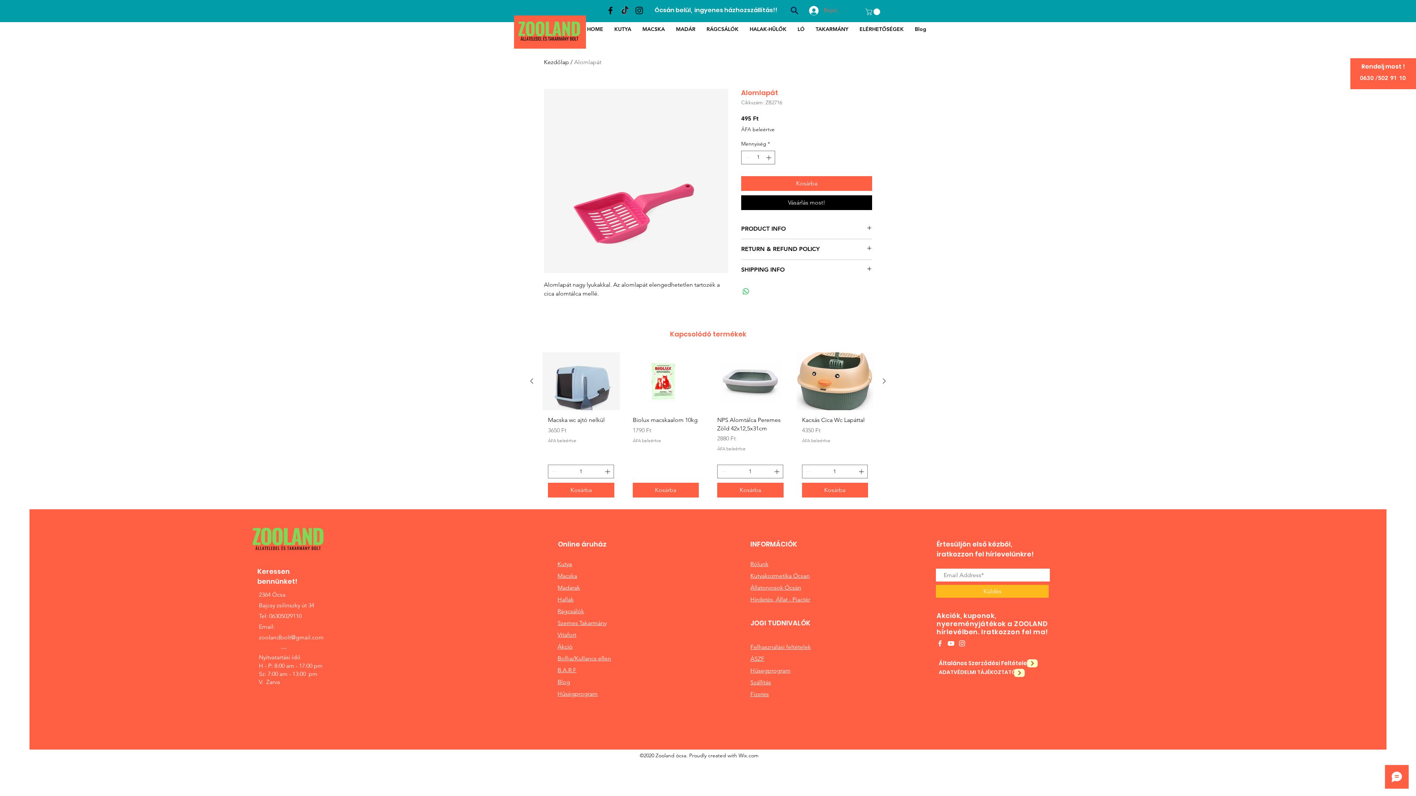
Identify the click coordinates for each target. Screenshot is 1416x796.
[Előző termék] (531, 381)
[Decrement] (747, 157)
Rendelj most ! (1383, 66)
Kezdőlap (556, 62)
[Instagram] (639, 10)
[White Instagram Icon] (962, 643)
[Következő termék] (884, 381)
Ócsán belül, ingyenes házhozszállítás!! (716, 10)
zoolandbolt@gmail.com (291, 637)
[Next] (1032, 663)
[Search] (794, 10)
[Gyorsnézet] (581, 381)
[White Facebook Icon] (940, 643)
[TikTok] (625, 10)
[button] (873, 11)
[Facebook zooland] (610, 10)
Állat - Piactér (793, 599)
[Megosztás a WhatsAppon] (746, 291)
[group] (708, 427)
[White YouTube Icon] (951, 643)
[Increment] (769, 157)
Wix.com (749, 755)
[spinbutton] (758, 157)
